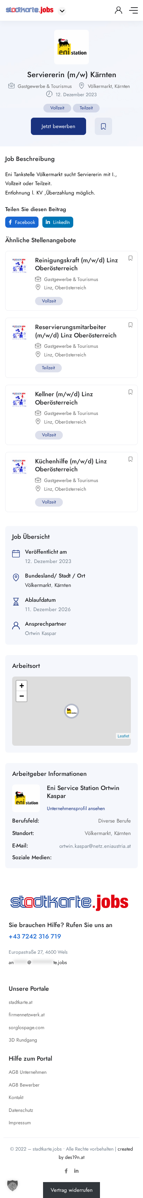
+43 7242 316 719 (35, 936)
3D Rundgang (23, 1039)
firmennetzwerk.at (26, 1014)
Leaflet (123, 735)
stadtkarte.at (20, 1002)
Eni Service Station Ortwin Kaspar (83, 791)
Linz (48, 287)
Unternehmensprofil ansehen (76, 808)
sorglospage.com (26, 1027)
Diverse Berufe (114, 821)
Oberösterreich (70, 287)
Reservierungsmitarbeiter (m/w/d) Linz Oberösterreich (76, 331)
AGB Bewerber (24, 1084)
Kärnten (122, 86)
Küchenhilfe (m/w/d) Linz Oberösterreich (71, 465)
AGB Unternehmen (28, 1072)
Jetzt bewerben (58, 126)
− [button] (21, 696)
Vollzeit (57, 108)
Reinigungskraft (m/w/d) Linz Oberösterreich (76, 264)
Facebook (24, 222)
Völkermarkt (100, 86)
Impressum (20, 1122)
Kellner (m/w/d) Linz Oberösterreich (64, 398)
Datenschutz (21, 1110)
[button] (12, 1185)
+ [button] (21, 685)
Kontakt (16, 1097)
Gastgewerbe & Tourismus (45, 86)
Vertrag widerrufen (72, 1190)
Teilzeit (86, 108)
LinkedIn (61, 222)
